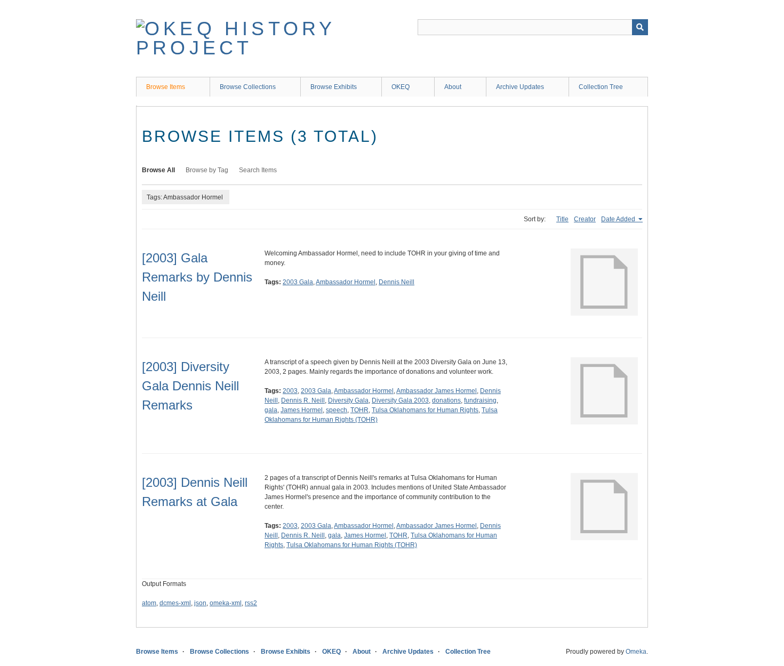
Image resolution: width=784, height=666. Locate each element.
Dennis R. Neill (303, 400)
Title (562, 219)
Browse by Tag (207, 170)
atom (149, 603)
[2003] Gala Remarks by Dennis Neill (197, 277)
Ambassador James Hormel (436, 391)
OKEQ (400, 87)
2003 (290, 391)
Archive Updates (520, 87)
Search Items (258, 170)
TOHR (359, 410)
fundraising (480, 400)
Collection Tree (601, 87)
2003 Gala (298, 282)
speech (336, 410)
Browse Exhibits (333, 87)
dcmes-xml (175, 603)
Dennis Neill (396, 282)
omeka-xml (226, 603)
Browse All (158, 170)
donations (446, 400)
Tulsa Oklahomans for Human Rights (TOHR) (351, 545)
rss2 (251, 603)
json (200, 603)
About (452, 87)
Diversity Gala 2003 (400, 400)
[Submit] (640, 27)
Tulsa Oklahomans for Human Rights (425, 410)
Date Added (619, 219)
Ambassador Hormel (345, 282)
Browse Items (165, 87)
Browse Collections (248, 87)
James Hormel (302, 410)
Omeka (636, 651)
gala (271, 410)
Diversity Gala (348, 400)
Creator (585, 219)
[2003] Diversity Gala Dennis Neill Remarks (190, 385)
